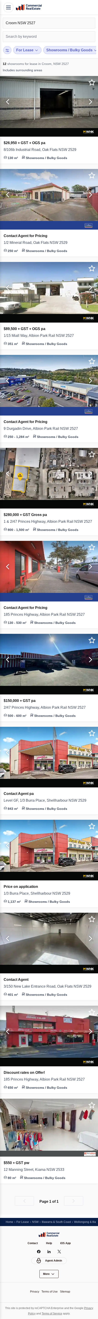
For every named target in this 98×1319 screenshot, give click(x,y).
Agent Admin (54, 1260)
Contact (32, 1243)
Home (10, 1221)
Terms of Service (57, 1313)
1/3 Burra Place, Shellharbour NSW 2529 (40, 893)
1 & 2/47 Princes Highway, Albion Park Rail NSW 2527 (49, 521)
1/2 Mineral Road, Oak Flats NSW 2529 (38, 242)
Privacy (33, 1291)
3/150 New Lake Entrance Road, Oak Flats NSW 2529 (49, 986)
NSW (37, 1221)
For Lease (23, 1221)
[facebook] (39, 1252)
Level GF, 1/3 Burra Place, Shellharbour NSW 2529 (48, 800)
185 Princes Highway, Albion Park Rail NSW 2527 (46, 614)
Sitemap (66, 1291)
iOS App (66, 1243)
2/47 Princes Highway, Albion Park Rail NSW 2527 (47, 707)
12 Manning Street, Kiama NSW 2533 (36, 1169)
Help (49, 1243)
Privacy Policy (30, 1313)
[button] (7, 102)
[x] (59, 1252)
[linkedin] (49, 1252)
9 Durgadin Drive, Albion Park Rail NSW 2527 (43, 428)
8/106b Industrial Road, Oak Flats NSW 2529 (43, 149)
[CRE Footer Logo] (49, 1234)
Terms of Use (50, 1291)
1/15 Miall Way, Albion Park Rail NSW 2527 (40, 335)
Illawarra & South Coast (60, 1221)
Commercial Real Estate (28, 7)
